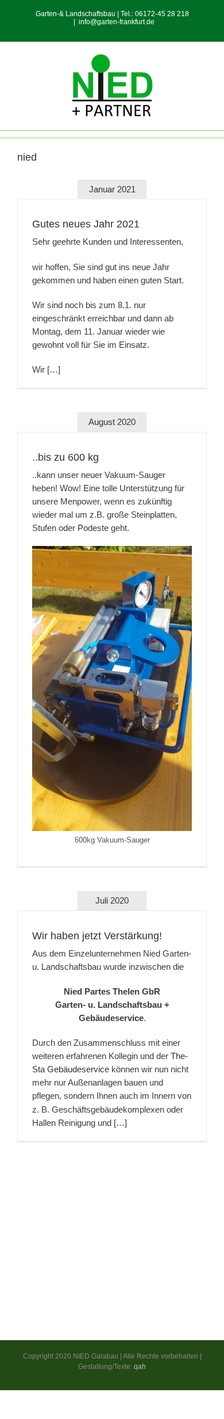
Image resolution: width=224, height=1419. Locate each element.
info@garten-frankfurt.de (117, 22)
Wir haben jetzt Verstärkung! (97, 936)
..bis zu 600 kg (65, 457)
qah (140, 1367)
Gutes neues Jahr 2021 (86, 224)
